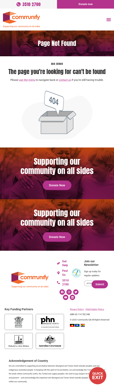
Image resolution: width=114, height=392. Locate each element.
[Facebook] (62, 292)
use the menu (27, 79)
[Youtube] (65, 297)
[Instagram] (69, 292)
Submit (99, 284)
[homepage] (21, 20)
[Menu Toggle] (108, 19)
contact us (65, 79)
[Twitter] (76, 292)
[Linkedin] (72, 297)
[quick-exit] (98, 376)
